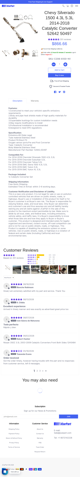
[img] (17, 284)
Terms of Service (14, 447)
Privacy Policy (14, 443)
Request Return (40, 452)
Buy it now (59, 75)
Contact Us (40, 434)
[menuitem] (63, 6)
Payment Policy (14, 434)
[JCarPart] (8, 6)
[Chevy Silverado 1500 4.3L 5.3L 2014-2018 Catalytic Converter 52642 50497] (6, 53)
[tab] (17, 101)
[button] (63, 6)
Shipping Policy (14, 429)
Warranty (40, 438)
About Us (40, 429)
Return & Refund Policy (14, 438)
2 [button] (37, 371)
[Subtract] (54, 64)
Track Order (40, 447)
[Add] (65, 64)
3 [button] (40, 371)
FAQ (40, 443)
